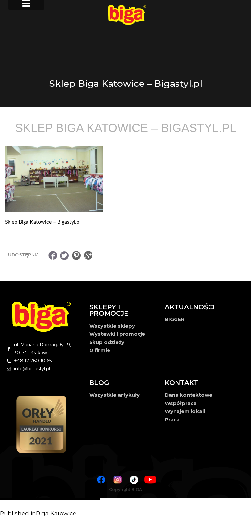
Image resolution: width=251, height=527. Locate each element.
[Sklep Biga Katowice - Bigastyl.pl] (125, 179)
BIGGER (175, 319)
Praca (172, 419)
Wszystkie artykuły (114, 395)
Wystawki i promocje (117, 334)
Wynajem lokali (185, 411)
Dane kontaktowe (188, 395)
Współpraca (181, 403)
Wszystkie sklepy (112, 326)
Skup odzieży (106, 342)
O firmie (99, 350)
